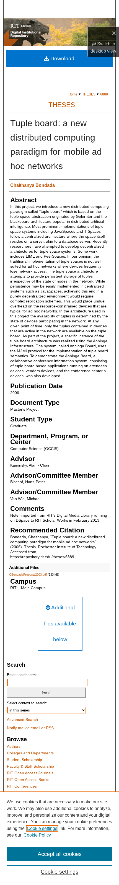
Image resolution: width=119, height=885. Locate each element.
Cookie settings (42, 828)
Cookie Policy (37, 835)
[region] (59, 838)
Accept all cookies (60, 854)
